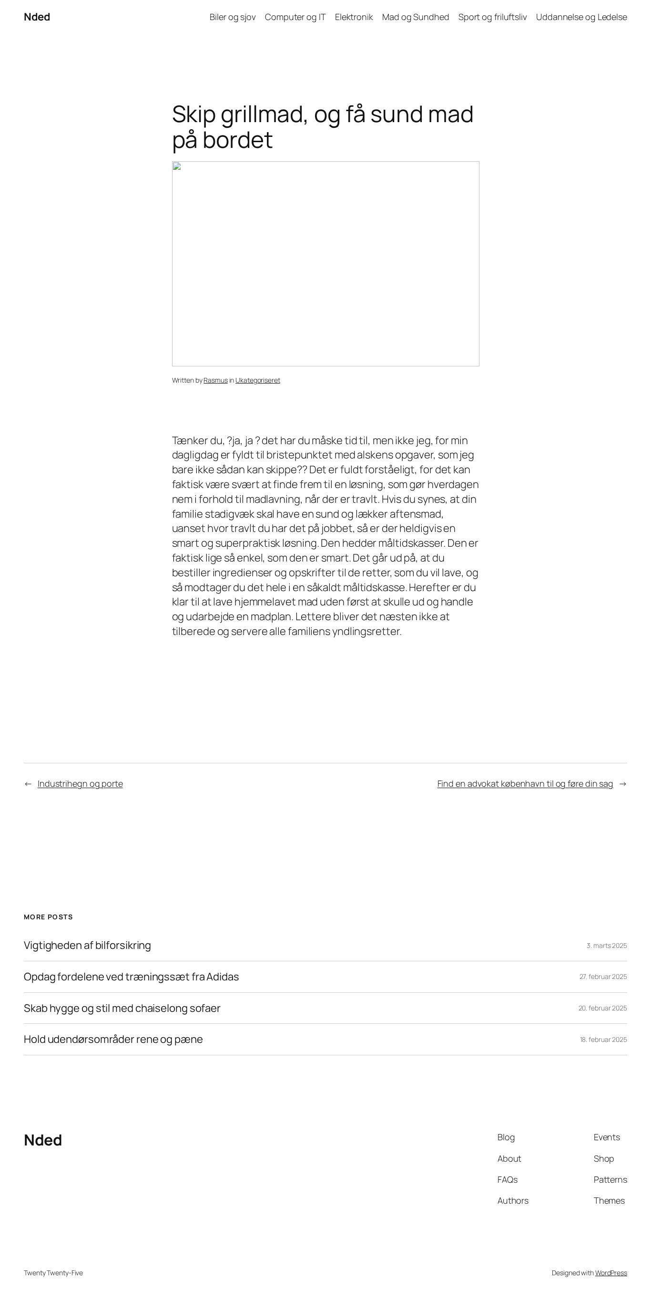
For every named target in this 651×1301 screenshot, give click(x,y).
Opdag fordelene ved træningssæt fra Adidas (131, 977)
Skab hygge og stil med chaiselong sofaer (122, 1008)
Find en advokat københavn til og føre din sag (525, 783)
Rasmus (215, 380)
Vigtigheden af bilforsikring (87, 945)
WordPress (611, 1272)
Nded (37, 17)
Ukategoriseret (257, 380)
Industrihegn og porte (80, 783)
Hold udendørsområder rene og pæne (113, 1039)
